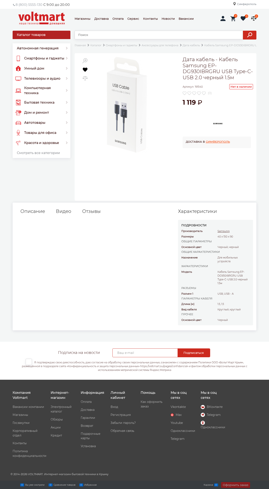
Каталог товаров (31, 35)
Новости (168, 19)
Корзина (208, 484)
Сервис (133, 19)
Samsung (223, 231)
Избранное (90, 484)
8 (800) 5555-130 (29, 5)
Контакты (150, 19)
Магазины (82, 19)
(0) (210, 93)
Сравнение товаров (64, 484)
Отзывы (91, 211)
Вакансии (186, 19)
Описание (32, 211)
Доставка (101, 19)
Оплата (118, 19)
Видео (63, 211)
